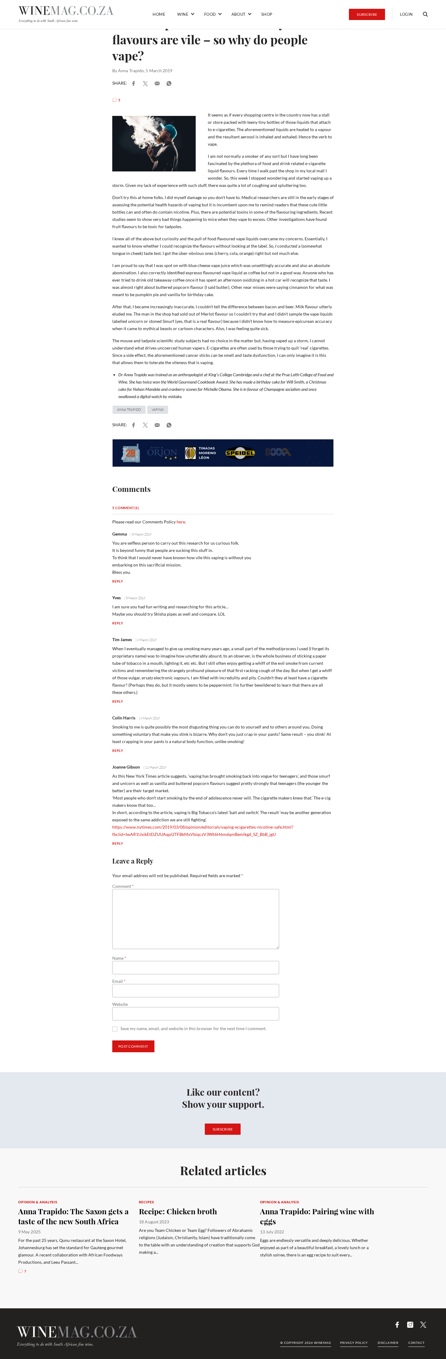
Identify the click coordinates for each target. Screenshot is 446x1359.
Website (120, 1004)
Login (406, 14)
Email (119, 981)
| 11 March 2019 (154, 767)
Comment (123, 886)
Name (119, 958)
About (238, 14)
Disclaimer (388, 1342)
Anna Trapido (131, 70)
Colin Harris (123, 717)
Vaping (158, 409)
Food (210, 14)
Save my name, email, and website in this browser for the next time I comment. (193, 1028)
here (181, 521)
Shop (266, 14)
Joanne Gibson (126, 766)
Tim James (122, 639)
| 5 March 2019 (140, 534)
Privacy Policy (354, 1342)
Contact (416, 1342)
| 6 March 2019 (146, 640)
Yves (116, 597)
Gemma (119, 533)
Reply (117, 581)
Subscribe (367, 14)
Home (159, 14)
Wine (182, 14)
